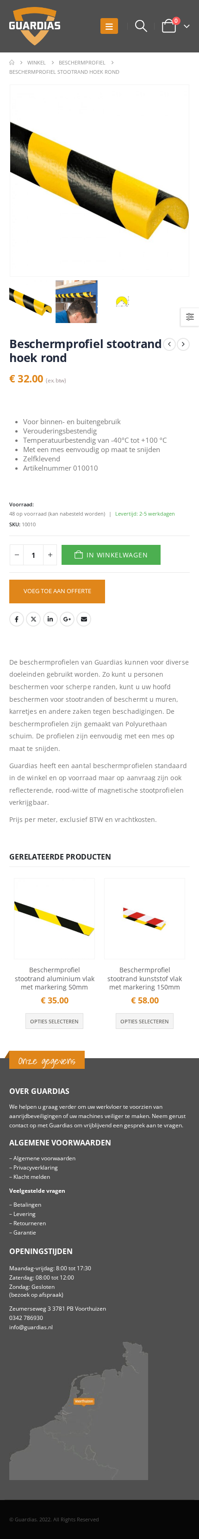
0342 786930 (26, 1317)
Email (83, 619)
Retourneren (29, 1223)
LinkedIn (50, 619)
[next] (183, 344)
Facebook (16, 619)
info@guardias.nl (31, 1327)
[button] (109, 26)
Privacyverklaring (35, 1167)
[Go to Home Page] (11, 62)
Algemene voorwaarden (44, 1158)
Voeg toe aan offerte (57, 591)
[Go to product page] (54, 919)
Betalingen (27, 1204)
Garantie (24, 1232)
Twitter (33, 619)
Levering (24, 1213)
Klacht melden (31, 1176)
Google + (67, 619)
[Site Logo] (34, 26)
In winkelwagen (117, 554)
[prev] (169, 344)
